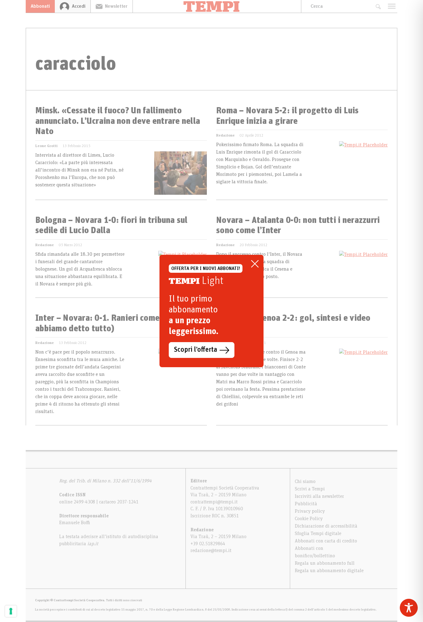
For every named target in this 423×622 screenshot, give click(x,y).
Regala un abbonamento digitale (329, 570)
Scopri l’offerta (195, 349)
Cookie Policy (309, 518)
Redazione (225, 135)
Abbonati (40, 6)
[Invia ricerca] (378, 6)
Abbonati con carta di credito (326, 540)
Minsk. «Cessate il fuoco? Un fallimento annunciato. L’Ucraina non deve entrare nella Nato (117, 121)
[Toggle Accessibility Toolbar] (408, 607)
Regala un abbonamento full (325, 563)
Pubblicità (306, 503)
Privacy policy (310, 511)
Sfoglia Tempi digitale (318, 533)
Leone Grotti (46, 146)
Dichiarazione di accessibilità (326, 526)
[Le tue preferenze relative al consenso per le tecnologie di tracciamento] (11, 611)
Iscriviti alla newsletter (319, 496)
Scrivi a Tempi (310, 488)
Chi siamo (305, 481)
